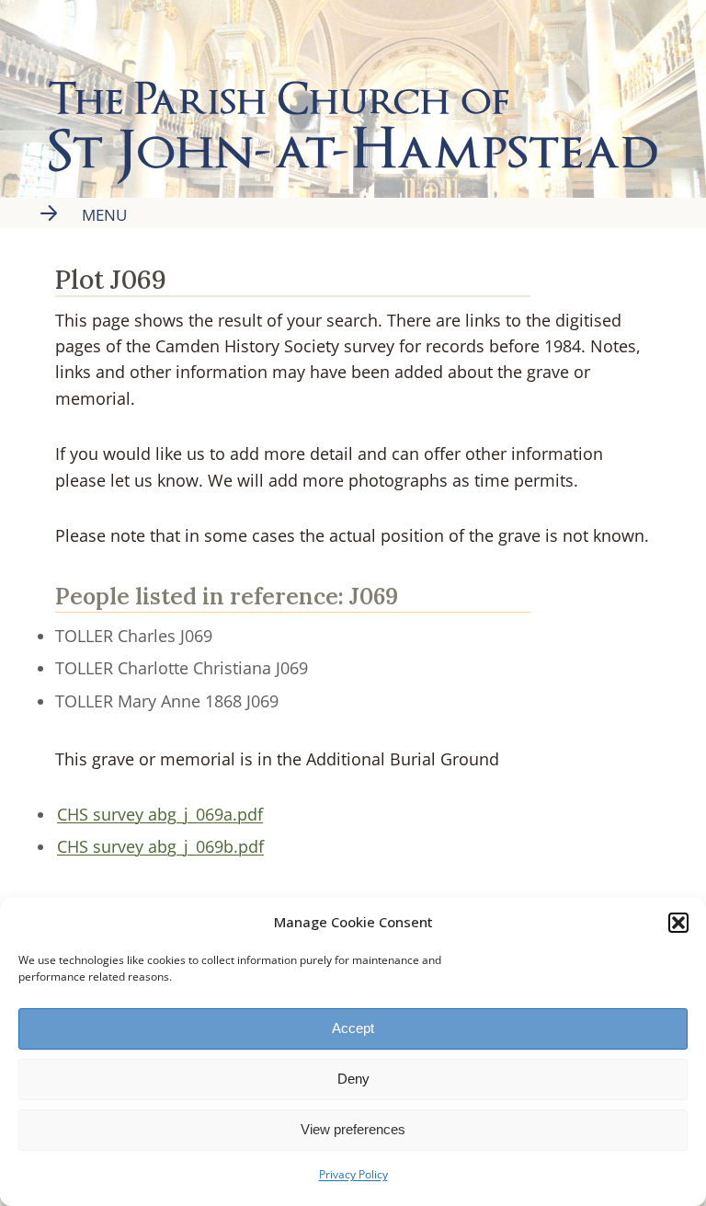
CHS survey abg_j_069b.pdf (160, 846)
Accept (353, 1028)
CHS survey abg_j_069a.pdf (160, 814)
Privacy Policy (353, 1174)
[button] (678, 922)
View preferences (353, 1129)
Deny (353, 1078)
